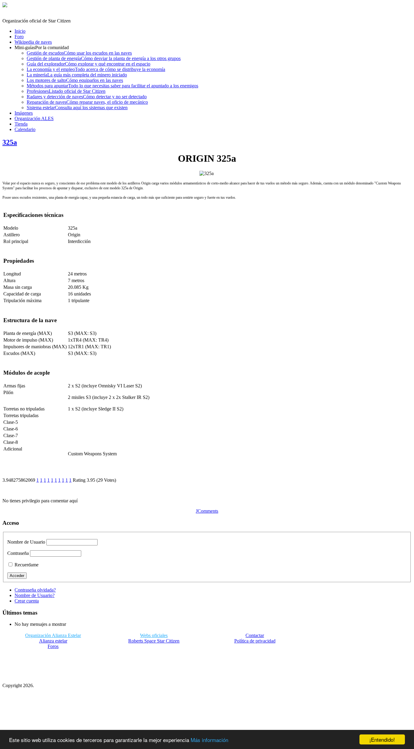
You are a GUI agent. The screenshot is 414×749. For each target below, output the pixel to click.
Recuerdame (25, 564)
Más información (209, 740)
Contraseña (18, 553)
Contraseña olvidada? (35, 589)
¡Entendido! (382, 739)
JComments (207, 511)
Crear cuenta (27, 600)
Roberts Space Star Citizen (153, 640)
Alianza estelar (53, 640)
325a (9, 142)
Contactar (254, 635)
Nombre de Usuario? (35, 595)
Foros (53, 646)
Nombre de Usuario (26, 542)
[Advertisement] (154, 663)
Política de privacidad (254, 640)
